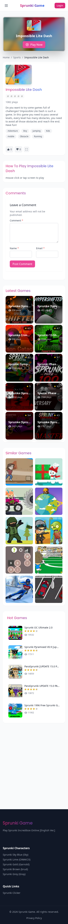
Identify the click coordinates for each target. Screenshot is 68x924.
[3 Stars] (15, 96)
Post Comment (22, 264)
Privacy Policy (34, 918)
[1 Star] (8, 96)
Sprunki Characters (16, 848)
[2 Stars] (11, 96)
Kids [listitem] (48, 130)
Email (40, 248)
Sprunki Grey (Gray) (14, 874)
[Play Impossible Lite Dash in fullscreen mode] (26, 149)
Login (60, 5)
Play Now (36, 45)
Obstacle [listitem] (24, 136)
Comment (16, 220)
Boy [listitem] (25, 130)
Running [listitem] (38, 136)
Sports (17, 57)
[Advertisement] (34, 759)
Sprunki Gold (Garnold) (16, 864)
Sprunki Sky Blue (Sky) (15, 854)
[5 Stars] (22, 96)
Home (6, 57)
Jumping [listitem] (36, 130)
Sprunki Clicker (11, 892)
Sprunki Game (32, 5)
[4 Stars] (18, 96)
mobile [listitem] (11, 136)
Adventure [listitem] (13, 130)
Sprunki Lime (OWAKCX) (16, 859)
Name (14, 248)
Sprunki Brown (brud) (15, 869)
